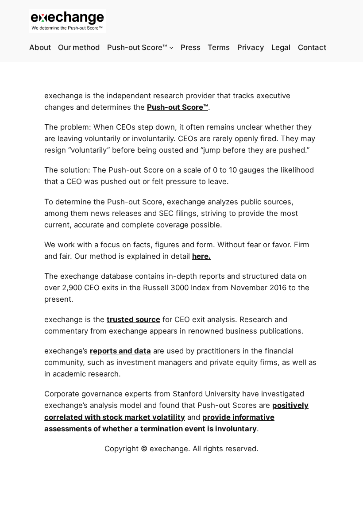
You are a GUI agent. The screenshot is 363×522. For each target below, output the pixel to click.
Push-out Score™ (177, 107)
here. (201, 256)
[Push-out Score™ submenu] (171, 47)
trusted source (133, 319)
